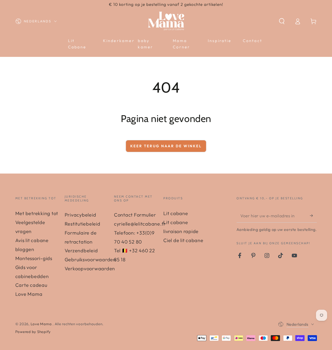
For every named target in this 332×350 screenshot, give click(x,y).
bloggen (24, 249)
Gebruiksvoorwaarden (90, 259)
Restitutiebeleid (82, 224)
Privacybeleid (80, 215)
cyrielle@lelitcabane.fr (140, 224)
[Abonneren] (313, 215)
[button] (282, 21)
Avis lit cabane (32, 240)
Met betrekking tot (36, 213)
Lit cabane (175, 213)
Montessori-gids (33, 258)
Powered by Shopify (33, 331)
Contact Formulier (135, 215)
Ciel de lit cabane (183, 240)
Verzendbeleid (81, 250)
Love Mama (42, 324)
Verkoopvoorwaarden (90, 268)
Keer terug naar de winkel (166, 146)
